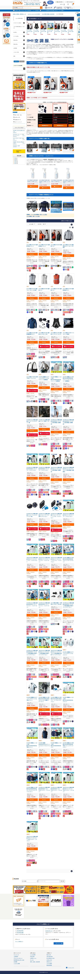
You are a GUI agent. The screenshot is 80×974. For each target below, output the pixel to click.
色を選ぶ (15, 32)
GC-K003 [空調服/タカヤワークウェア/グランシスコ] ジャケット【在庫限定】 (44, 378)
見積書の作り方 (18, 119)
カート (73, 3)
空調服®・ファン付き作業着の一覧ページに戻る (37, 214)
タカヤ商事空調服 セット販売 (19, 27)
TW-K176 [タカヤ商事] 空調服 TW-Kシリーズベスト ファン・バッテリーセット (68, 515)
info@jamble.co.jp (48, 930)
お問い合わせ (58, 943)
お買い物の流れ (50, 956)
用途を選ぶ (15, 44)
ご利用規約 (16, 956)
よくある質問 (32, 954)
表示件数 (39, 224)
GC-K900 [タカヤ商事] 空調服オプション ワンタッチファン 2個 (32, 421)
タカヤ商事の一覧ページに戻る (33, 216)
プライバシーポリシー (18, 958)
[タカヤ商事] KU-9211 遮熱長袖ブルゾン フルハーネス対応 (68, 246)
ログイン (61, 4)
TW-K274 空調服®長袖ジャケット (66, 90)
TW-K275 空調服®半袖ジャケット (50, 90)
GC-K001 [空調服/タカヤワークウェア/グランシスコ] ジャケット (68, 653)
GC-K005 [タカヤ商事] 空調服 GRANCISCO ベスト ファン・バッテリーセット (32, 469)
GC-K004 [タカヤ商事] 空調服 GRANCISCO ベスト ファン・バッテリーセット (44, 469)
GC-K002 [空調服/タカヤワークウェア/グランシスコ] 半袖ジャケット (32, 699)
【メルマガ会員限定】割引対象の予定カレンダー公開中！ (53, 10)
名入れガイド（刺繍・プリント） (70, 7)
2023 (15, 162)
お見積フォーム (33, 958)
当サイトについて (18, 121)
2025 (15, 159)
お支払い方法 (17, 117)
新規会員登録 (49, 965)
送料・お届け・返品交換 (35, 961)
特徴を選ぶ (15, 40)
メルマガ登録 (49, 963)
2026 (15, 158)
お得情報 (15, 48)
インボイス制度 (17, 963)
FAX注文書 (32, 956)
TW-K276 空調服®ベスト (32, 90)
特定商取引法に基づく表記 (19, 960)
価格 (14, 56)
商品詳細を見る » (45, 125)
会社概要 (15, 961)
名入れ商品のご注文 (50, 958)
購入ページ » (32, 186)
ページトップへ (71, 967)
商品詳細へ (32, 254)
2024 (15, 160)
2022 (15, 163)
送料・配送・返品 (18, 114)
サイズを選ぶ (16, 36)
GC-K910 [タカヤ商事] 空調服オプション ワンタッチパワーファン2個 (32, 515)
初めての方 (49, 954)
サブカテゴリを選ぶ (17, 22)
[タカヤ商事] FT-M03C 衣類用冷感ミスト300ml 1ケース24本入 (44, 181)
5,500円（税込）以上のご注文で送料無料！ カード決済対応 (27, 10)
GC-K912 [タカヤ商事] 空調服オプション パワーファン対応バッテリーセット (44, 515)
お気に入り (68, 4)
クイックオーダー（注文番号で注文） (59, 7)
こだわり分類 (16, 52)
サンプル (32, 960)
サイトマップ (16, 954)
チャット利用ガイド (19, 941)
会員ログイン (49, 961)
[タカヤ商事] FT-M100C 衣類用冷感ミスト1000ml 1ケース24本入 (68, 181)
